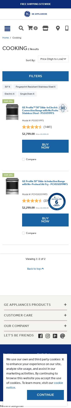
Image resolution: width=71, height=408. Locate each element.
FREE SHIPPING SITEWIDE (35, 4)
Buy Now (45, 146)
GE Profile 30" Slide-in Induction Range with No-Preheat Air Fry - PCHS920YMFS (45, 182)
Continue (45, 395)
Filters (35, 76)
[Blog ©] (55, 336)
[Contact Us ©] (62, 336)
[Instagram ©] (48, 336)
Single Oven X (27, 93)
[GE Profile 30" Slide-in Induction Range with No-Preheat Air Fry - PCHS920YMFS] (12, 186)
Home (5, 37)
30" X (7, 86)
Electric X (9, 93)
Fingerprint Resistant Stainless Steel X (35, 86)
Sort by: (30, 60)
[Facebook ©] (40, 336)
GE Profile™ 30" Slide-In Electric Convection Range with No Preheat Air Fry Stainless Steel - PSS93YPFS (45, 110)
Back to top (34, 268)
